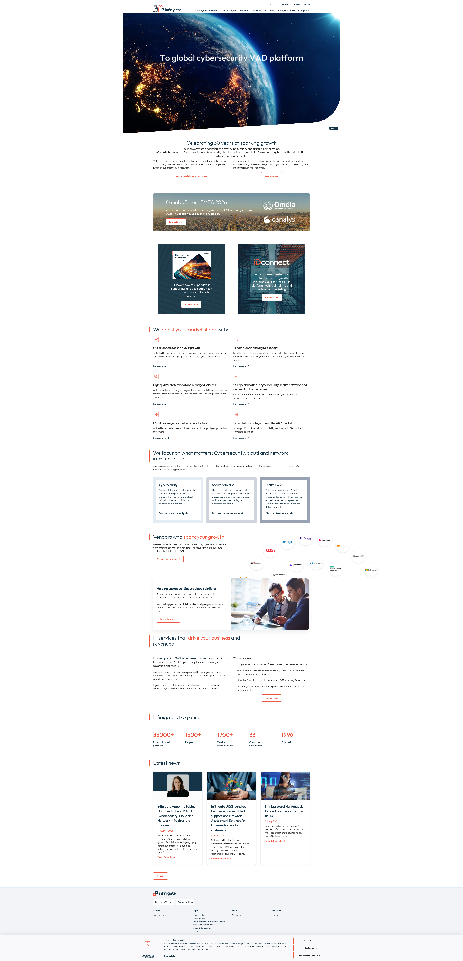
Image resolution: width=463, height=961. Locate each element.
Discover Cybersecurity (171, 513)
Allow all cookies (311, 941)
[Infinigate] (167, 9)
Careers (296, 4)
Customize (309, 948)
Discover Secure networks (226, 513)
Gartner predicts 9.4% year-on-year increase (182, 658)
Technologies (229, 10)
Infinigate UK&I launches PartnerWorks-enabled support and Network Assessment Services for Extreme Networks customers (228, 818)
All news (161, 875)
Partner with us (185, 902)
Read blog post (272, 175)
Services (244, 10)
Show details (169, 956)
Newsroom (237, 915)
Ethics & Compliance (202, 928)
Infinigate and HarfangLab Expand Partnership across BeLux (284, 811)
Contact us (276, 915)
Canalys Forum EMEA (207, 10)
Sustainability (199, 918)
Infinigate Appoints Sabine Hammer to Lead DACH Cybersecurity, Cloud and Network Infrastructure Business (176, 815)
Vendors (256, 10)
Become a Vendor (163, 902)
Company (303, 10)
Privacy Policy (199, 915)
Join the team (159, 915)
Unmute (334, 128)
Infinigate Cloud (286, 10)
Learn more (159, 366)
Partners (269, 10)
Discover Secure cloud (277, 513)
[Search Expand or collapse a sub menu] (270, 4)
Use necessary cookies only (310, 955)
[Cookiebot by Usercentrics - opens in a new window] (147, 956)
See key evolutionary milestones (191, 175)
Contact (306, 4)
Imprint (196, 931)
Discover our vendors (167, 559)
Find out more (176, 221)
